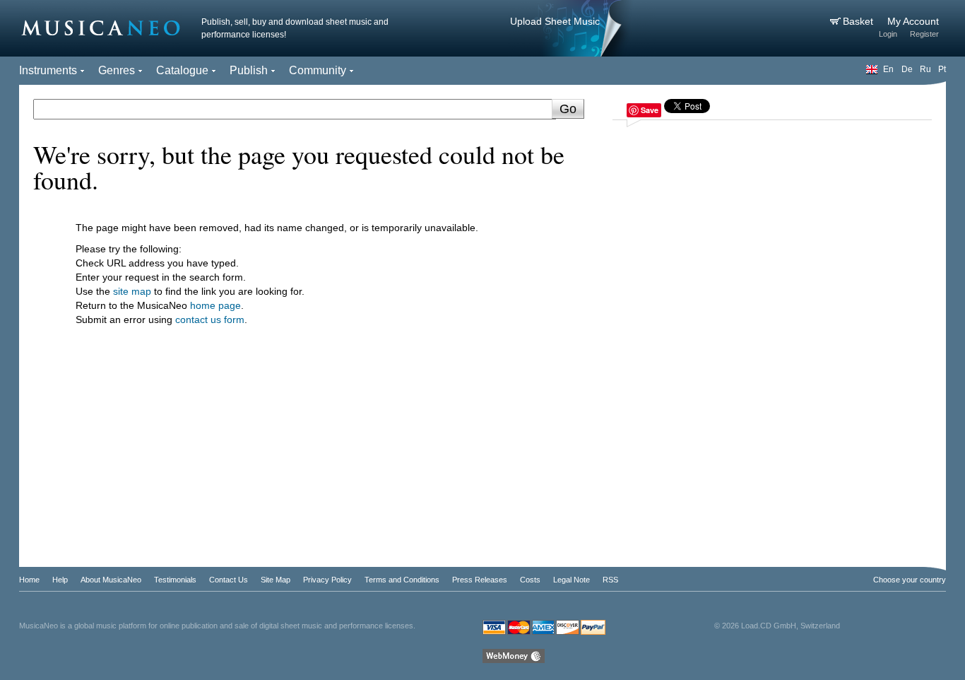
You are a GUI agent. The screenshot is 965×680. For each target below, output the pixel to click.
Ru (925, 69)
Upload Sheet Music (555, 21)
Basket (859, 21)
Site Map (275, 579)
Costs (530, 579)
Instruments (48, 70)
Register (924, 34)
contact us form (209, 319)
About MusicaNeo (111, 579)
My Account (913, 21)
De (907, 69)
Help (60, 579)
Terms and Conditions (402, 579)
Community (317, 70)
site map (132, 291)
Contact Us (228, 579)
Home (29, 579)
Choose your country (909, 579)
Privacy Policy (327, 579)
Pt (942, 69)
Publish (249, 70)
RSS (610, 579)
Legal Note (571, 579)
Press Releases (479, 579)
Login (888, 34)
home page (215, 305)
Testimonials (175, 579)
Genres (116, 70)
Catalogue (182, 70)
